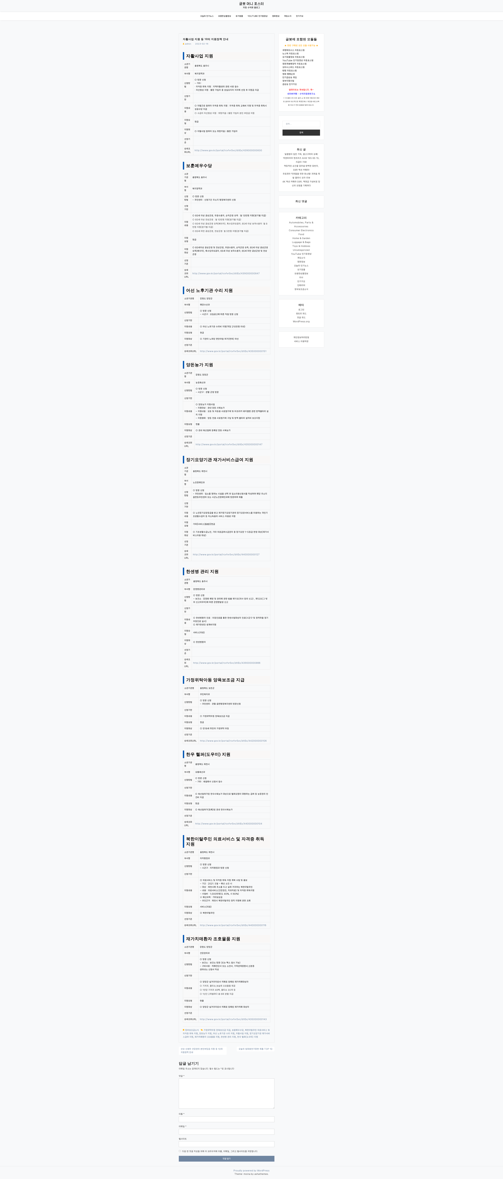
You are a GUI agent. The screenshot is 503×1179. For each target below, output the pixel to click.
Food (301, 234)
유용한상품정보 (224, 16)
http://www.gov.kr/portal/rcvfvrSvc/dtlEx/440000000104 (228, 824)
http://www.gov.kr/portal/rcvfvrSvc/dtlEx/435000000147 (229, 444)
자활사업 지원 (242, 1033)
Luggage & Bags (301, 242)
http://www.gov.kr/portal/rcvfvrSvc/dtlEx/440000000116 (233, 925)
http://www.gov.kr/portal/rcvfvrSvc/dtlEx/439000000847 (226, 273)
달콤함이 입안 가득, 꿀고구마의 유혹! (301, 154)
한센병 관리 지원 (228, 1037)
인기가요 (299, 16)
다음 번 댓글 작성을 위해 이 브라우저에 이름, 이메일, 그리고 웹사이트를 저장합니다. (220, 1151)
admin (188, 44)
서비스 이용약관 (301, 341)
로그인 (301, 310)
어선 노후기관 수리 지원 (224, 1033)
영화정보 (276, 16)
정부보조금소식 (192, 1030)
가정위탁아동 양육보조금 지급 (217, 1030)
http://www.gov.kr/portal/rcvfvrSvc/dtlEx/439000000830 (228, 150)
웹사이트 (183, 1139)
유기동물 (239, 16)
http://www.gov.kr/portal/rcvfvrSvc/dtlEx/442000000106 (233, 741)
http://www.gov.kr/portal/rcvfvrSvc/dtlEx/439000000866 (226, 663)
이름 (182, 1114)
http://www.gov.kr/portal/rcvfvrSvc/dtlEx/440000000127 (226, 554)
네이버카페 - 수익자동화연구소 (301, 94)
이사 (301, 277)
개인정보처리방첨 (301, 337)
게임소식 (287, 16)
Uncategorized (301, 250)
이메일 (183, 1126)
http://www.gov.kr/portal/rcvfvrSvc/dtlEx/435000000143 (233, 1019)
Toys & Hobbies (301, 246)
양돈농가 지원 (205, 1033)
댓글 (182, 1076)
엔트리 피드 (301, 313)
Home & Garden (301, 238)
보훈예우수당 (238, 1030)
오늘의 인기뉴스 (207, 16)
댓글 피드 (301, 317)
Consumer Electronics (301, 230)
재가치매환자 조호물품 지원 (207, 1037)
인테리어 (301, 285)
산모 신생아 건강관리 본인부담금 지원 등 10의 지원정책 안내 (202, 1050)
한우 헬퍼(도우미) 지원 (247, 1037)
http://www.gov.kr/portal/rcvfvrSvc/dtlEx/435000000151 (233, 351)
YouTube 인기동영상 (258, 16)
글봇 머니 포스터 (251, 3)
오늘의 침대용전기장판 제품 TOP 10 (255, 1049)
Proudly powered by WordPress (252, 1170)
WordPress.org (301, 321)
